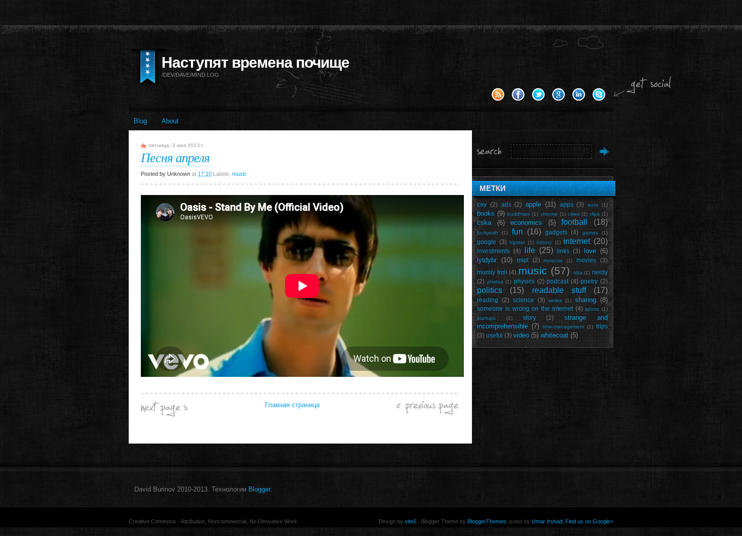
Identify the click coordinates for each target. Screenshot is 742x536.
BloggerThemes (486, 521)
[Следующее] (164, 414)
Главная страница (292, 405)
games (590, 232)
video (521, 335)
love (590, 251)
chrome (549, 214)
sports (592, 309)
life (529, 250)
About (170, 121)
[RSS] (498, 99)
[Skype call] (599, 99)
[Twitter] (538, 99)
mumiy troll (492, 272)
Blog (140, 121)
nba (577, 272)
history (544, 242)
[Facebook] (518, 99)
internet (576, 241)
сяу (482, 204)
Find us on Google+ (589, 521)
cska (484, 222)
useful (494, 335)
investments (493, 251)
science (523, 300)
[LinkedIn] (579, 99)
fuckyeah (487, 232)
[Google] (558, 99)
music (239, 174)
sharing (585, 300)
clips (595, 214)
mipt (522, 260)
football (574, 222)
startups (486, 318)
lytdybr (487, 260)
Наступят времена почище (255, 62)
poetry (589, 281)
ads (506, 204)
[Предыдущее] (428, 412)
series (555, 300)
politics (489, 290)
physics (524, 281)
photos (495, 281)
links (563, 251)
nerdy (600, 272)
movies (586, 260)
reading (487, 300)
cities (573, 214)
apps (566, 204)
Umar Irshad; (548, 521)
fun (517, 231)
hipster (517, 242)
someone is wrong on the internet (525, 308)
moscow (553, 260)
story (529, 317)
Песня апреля (175, 157)
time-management (564, 326)
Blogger (259, 489)
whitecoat (554, 335)
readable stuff (559, 290)
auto (593, 205)
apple (533, 204)
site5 (410, 521)
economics (526, 222)
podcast (557, 281)
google (486, 241)
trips (602, 326)
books (486, 213)
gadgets (556, 232)
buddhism (518, 214)
